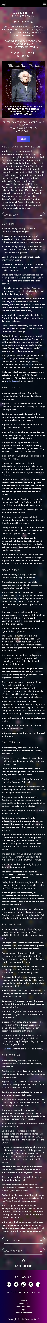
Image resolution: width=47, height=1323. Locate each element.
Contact (23, 1301)
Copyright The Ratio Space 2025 (23, 1319)
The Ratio (6, 1049)
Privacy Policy (23, 1304)
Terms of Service (23, 1307)
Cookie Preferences (23, 1313)
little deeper (12, 381)
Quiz (23, 138)
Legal (23, 1310)
